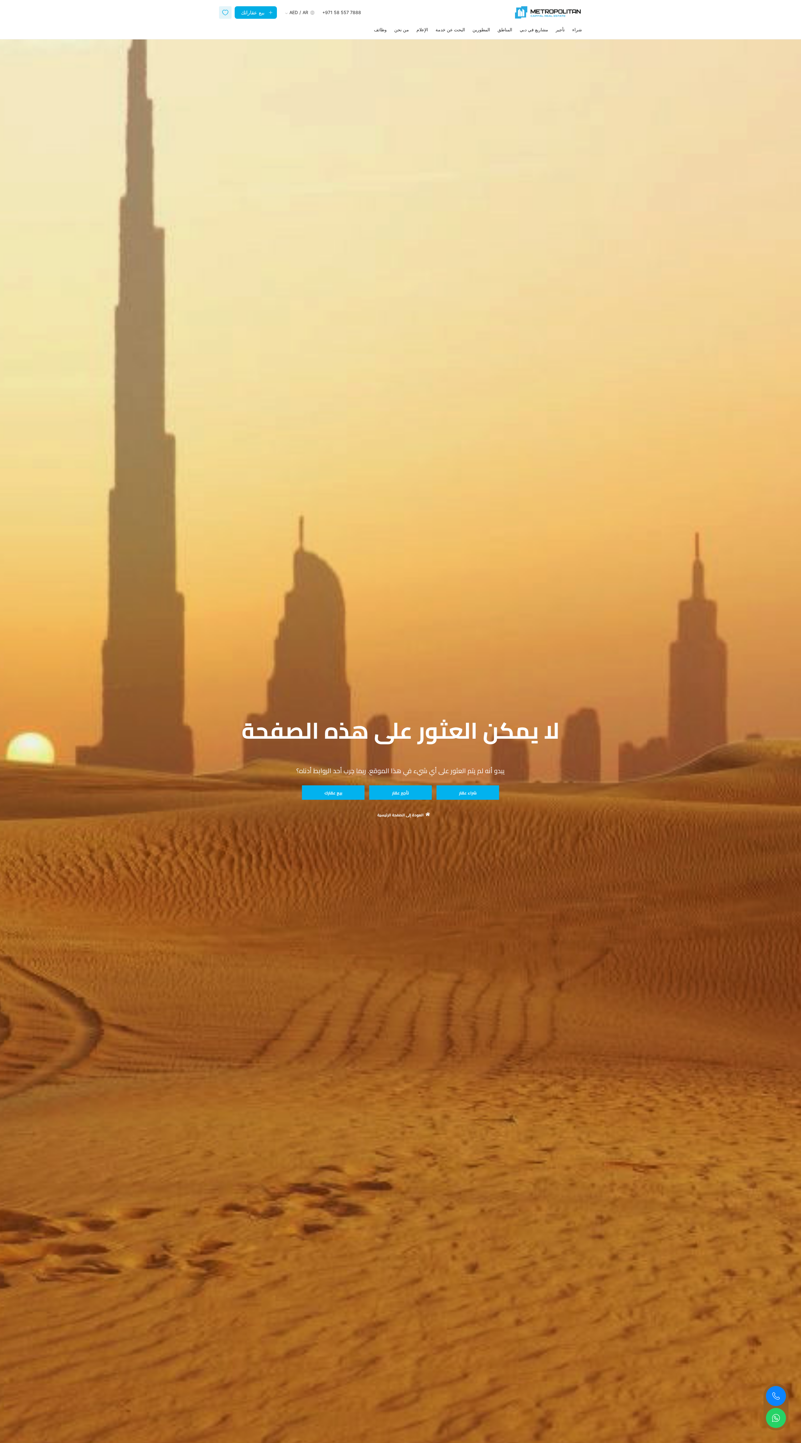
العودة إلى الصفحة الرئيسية (400, 815)
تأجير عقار (400, 793)
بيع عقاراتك (252, 12)
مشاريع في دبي (534, 29)
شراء (577, 29)
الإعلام (422, 29)
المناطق (504, 29)
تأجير (560, 29)
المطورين (481, 29)
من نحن (401, 29)
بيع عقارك (333, 793)
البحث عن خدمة (450, 29)
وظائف (380, 29)
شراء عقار (468, 793)
